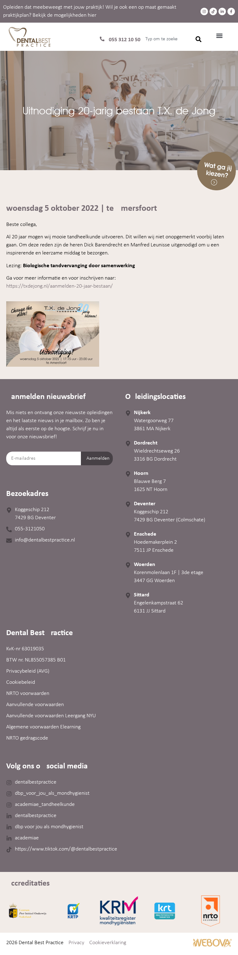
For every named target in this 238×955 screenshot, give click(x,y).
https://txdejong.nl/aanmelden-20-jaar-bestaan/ (59, 286)
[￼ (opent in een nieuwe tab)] (212, 946)
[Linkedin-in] (222, 11)
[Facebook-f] (231, 11)
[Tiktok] (213, 11)
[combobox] (163, 39)
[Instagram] (204, 11)
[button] (219, 35)
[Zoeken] (198, 39)
